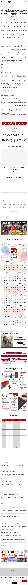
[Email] (21, 2)
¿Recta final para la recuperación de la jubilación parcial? (12, 501)
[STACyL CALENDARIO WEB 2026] (14, 285)
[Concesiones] (14, 419)
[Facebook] (11, 123)
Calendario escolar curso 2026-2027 (8, 535)
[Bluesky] (20, 2)
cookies (11, 577)
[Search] (26, 2)
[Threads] (24, 2)
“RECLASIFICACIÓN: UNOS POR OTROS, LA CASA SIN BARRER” (13, 465)
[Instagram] (14, 123)
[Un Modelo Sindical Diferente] (14, 371)
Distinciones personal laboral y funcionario (9, 494)
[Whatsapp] (3, 123)
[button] (2, 160)
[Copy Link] (25, 123)
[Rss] (23, 2)
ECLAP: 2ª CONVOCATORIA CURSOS (8, 532)
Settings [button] (14, 583)
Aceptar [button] (24, 580)
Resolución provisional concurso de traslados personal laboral (12, 490)
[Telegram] (5, 123)
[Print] (19, 123)
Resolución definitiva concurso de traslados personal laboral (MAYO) (13, 543)
